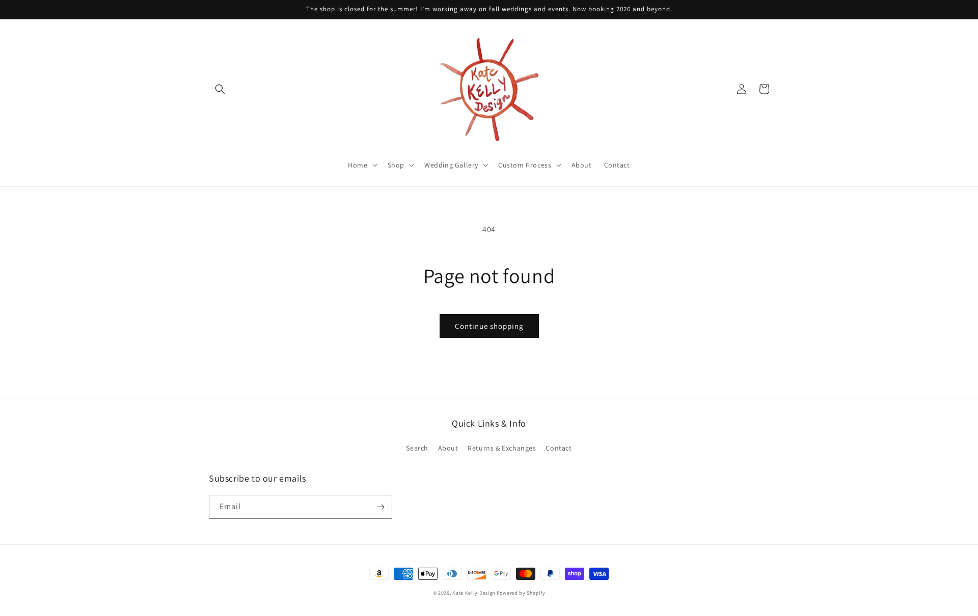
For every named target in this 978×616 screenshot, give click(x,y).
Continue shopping (489, 326)
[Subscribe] (380, 507)
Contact (559, 448)
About (448, 448)
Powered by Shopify (521, 593)
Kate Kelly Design (473, 593)
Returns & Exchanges (502, 448)
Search (417, 448)
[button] (220, 89)
